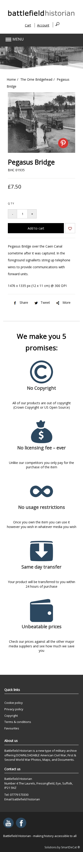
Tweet (45, 302)
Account (43, 25)
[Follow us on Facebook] (21, 823)
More (66, 302)
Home (11, 79)
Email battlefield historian (22, 799)
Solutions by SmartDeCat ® (62, 847)
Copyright (11, 715)
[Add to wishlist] (70, 229)
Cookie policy (13, 703)
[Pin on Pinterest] (63, 143)
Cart (28, 25)
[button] (33, 39)
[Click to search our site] (56, 25)
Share (24, 302)
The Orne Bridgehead (36, 79)
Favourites (11, 728)
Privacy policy (13, 709)
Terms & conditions (17, 722)
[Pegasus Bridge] (41, 151)
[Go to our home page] (41, 16)
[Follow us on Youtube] (8, 823)
